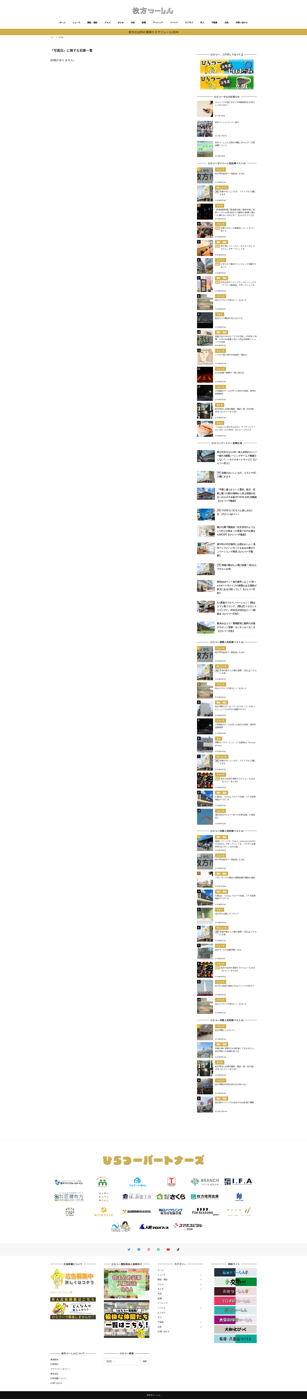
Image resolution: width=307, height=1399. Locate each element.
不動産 (214, 22)
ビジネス (189, 22)
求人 (202, 22)
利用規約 (54, 1364)
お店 (133, 22)
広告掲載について (58, 1378)
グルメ (107, 22)
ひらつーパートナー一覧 (61, 1291)
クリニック (158, 22)
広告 (227, 22)
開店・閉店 (92, 22)
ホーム (62, 22)
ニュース (76, 22)
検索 (145, 1361)
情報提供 (54, 1359)
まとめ (121, 22)
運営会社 (54, 1373)
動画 (144, 22)
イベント (174, 22)
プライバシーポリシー (60, 1368)
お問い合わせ (242, 22)
